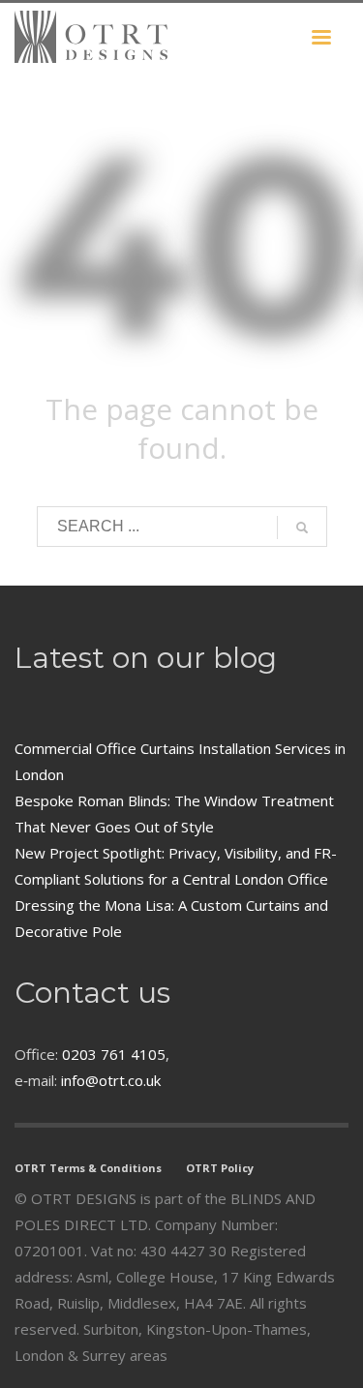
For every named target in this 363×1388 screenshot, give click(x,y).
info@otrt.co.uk (111, 1080)
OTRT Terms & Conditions (88, 1168)
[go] (302, 527)
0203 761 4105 (114, 1054)
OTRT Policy (220, 1168)
